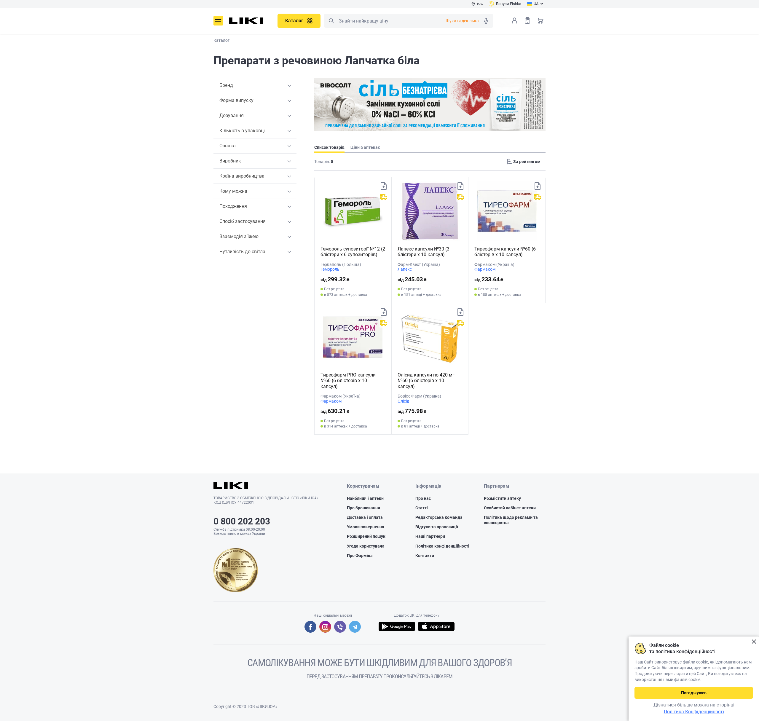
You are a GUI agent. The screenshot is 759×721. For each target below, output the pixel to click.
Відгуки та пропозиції (436, 526)
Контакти (424, 555)
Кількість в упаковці (242, 130)
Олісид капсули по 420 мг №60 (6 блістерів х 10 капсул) (426, 380)
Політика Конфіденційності (694, 711)
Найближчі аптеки (365, 498)
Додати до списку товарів (383, 186)
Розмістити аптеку (502, 498)
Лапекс (405, 269)
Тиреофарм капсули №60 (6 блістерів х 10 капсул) (505, 251)
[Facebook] (310, 627)
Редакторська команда (439, 517)
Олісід (403, 401)
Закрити (754, 642)
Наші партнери (430, 536)
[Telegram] (355, 627)
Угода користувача (366, 546)
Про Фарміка (360, 555)
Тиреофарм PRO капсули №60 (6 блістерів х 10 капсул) (348, 380)
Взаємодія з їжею (239, 236)
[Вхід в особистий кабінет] (514, 20)
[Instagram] (325, 627)
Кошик (540, 20)
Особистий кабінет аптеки (510, 507)
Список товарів (527, 20)
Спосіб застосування (242, 221)
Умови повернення (365, 526)
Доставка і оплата (365, 517)
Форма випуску (236, 100)
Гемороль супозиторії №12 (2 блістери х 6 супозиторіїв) (352, 251)
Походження (233, 206)
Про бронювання (363, 507)
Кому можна (233, 191)
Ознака (227, 146)
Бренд (226, 85)
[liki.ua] (246, 20)
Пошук (331, 21)
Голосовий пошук (486, 20)
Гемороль (329, 269)
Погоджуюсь (694, 692)
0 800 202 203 (241, 521)
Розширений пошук (366, 536)
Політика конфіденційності (442, 546)
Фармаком (484, 269)
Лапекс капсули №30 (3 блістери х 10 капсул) (423, 251)
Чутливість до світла (242, 251)
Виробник (230, 161)
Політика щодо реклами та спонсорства (511, 520)
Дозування (231, 115)
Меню (218, 20)
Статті (421, 507)
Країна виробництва (241, 176)
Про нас (423, 498)
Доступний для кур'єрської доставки (383, 197)
